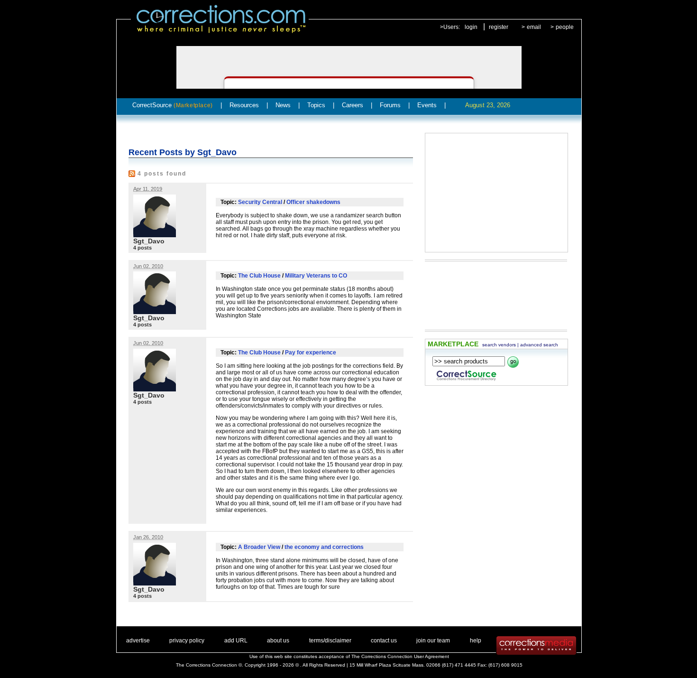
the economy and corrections (324, 547)
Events (427, 105)
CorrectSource (172, 105)
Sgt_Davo (149, 241)
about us (278, 640)
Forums (390, 105)
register (498, 27)
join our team (433, 640)
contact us (384, 640)
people (565, 27)
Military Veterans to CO (316, 275)
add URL (236, 640)
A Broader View (259, 547)
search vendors (499, 344)
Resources (244, 105)
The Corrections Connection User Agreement (400, 656)
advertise (138, 640)
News (283, 105)
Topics (316, 105)
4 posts (142, 248)
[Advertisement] (496, 192)
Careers (352, 105)
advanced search (539, 344)
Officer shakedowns (313, 202)
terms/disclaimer (330, 640)
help (475, 640)
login (471, 27)
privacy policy (186, 640)
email (534, 27)
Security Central (260, 202)
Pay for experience (310, 352)
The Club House (259, 275)
